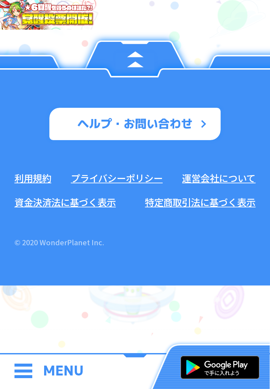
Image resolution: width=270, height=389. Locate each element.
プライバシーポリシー (117, 178)
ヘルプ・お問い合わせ (135, 123)
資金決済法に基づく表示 (65, 202)
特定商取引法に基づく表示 (200, 202)
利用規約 (32, 178)
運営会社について (219, 178)
